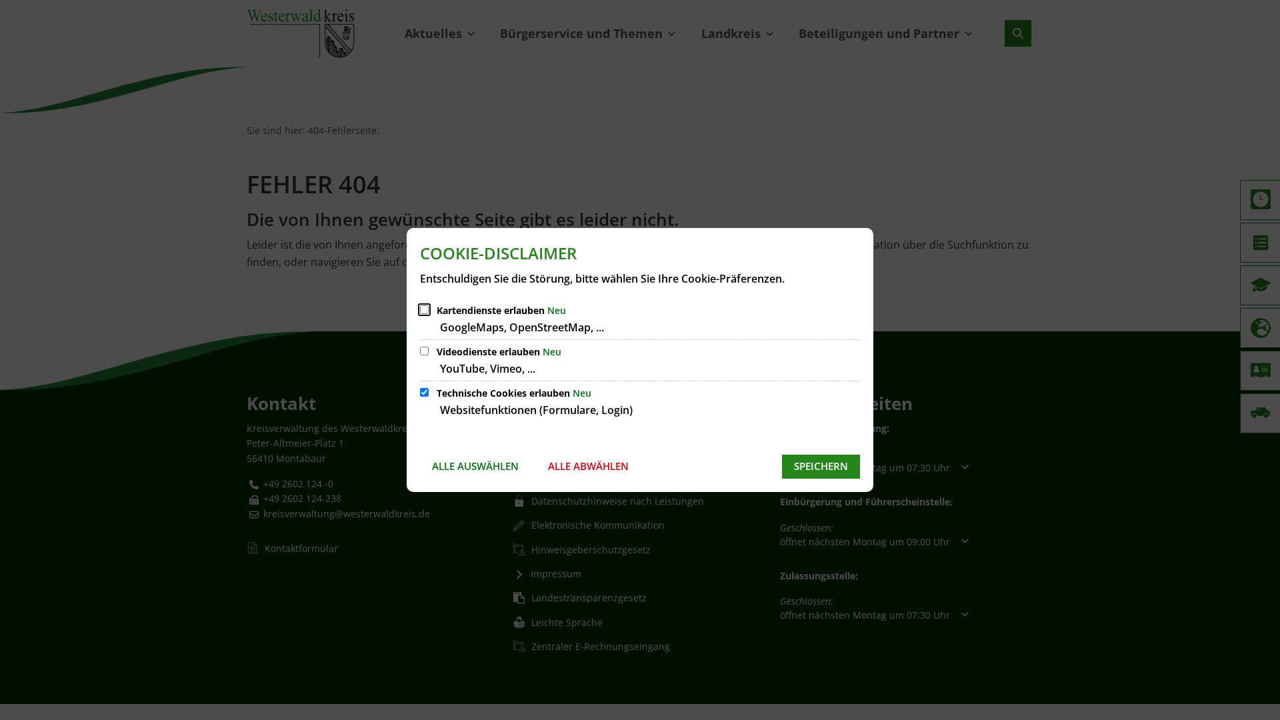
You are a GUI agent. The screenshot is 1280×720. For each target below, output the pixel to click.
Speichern (821, 466)
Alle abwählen (588, 466)
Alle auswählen (475, 466)
